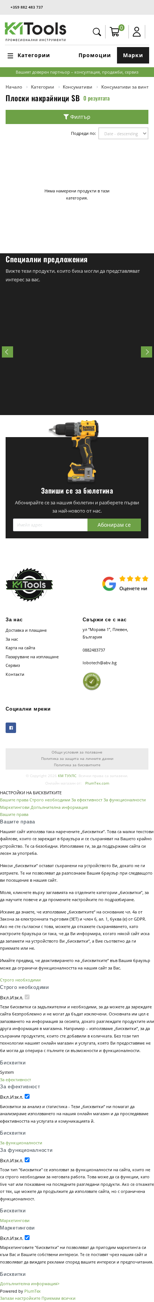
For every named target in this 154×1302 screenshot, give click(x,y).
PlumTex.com (97, 783)
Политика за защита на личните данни (77, 758)
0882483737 (94, 650)
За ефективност (86, 799)
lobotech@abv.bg (100, 662)
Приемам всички (58, 1298)
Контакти (15, 674)
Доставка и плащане (26, 630)
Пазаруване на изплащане (32, 656)
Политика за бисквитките (77, 765)
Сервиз (13, 665)
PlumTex (32, 1291)
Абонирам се (114, 524)
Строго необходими (50, 799)
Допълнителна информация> (29, 1283)
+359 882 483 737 (26, 7)
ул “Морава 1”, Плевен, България (105, 633)
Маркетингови (15, 807)
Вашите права (14, 799)
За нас (12, 639)
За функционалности (125, 799)
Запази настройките (20, 1298)
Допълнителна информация (59, 807)
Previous (7, 352)
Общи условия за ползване (77, 752)
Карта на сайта (20, 647)
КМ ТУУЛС (67, 775)
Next (146, 352)
